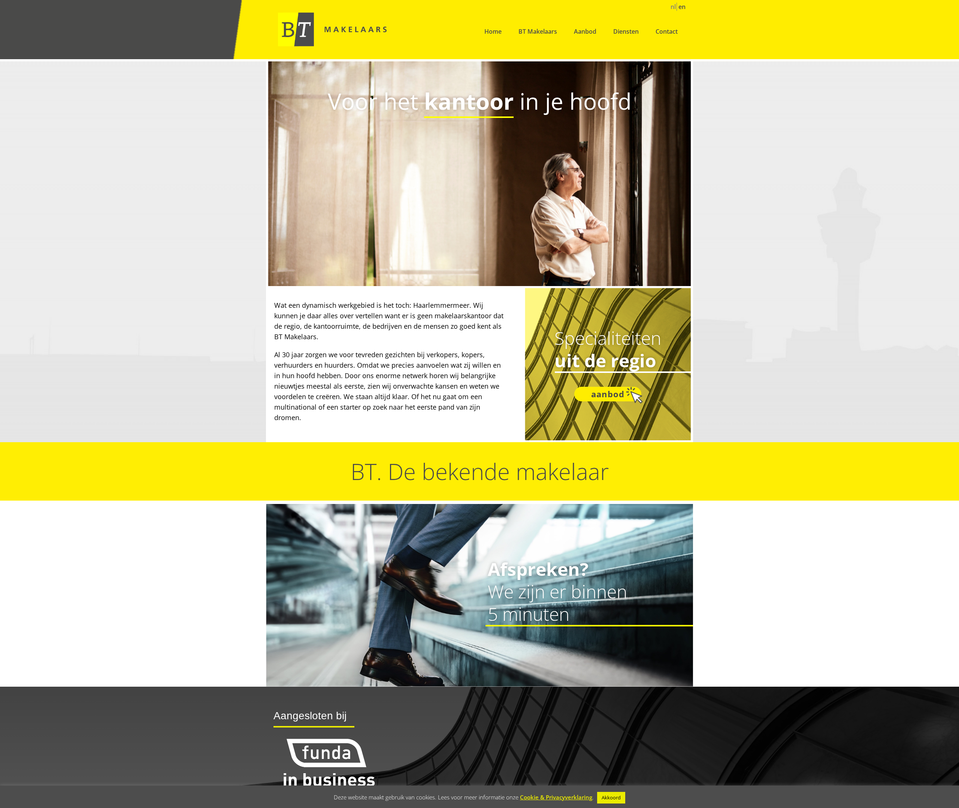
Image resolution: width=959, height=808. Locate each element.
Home (493, 31)
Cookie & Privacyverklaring (556, 797)
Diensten (626, 31)
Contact (667, 31)
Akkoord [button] (611, 797)
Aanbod (585, 31)
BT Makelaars (537, 31)
